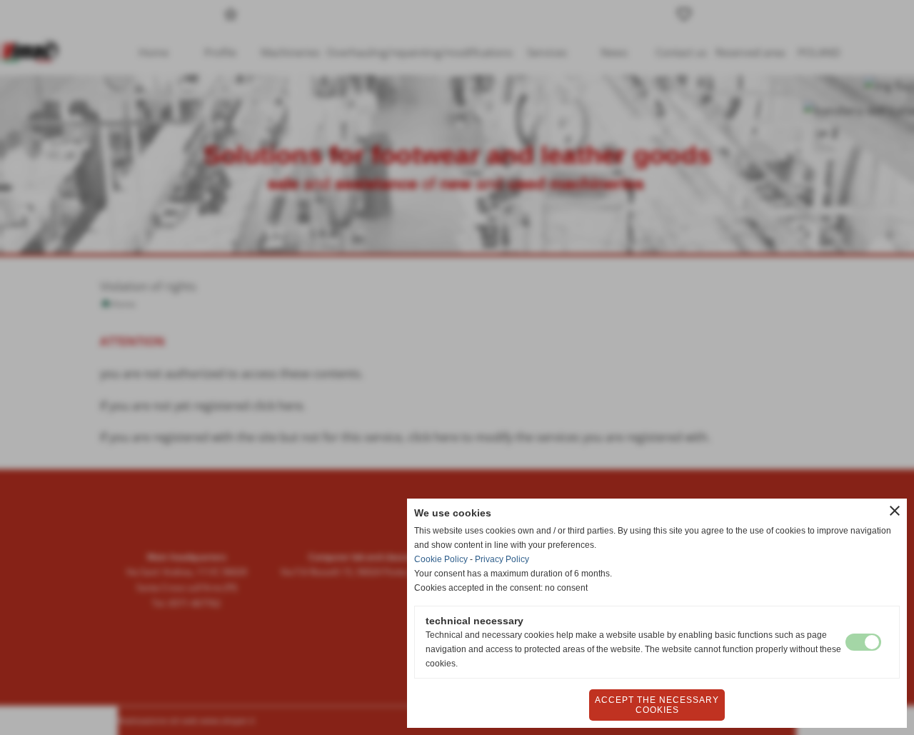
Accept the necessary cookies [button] (657, 705)
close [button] (894, 510)
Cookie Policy (441, 559)
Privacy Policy (502, 559)
